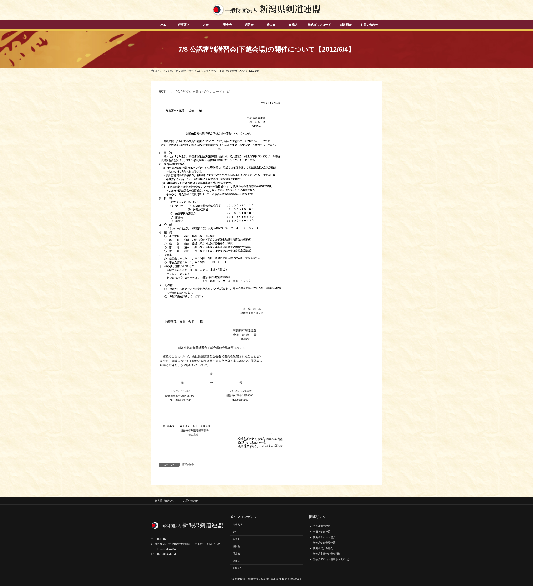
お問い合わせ (190, 500)
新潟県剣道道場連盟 (324, 542)
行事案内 (238, 524)
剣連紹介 (238, 567)
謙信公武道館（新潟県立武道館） (331, 559)
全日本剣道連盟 (321, 531)
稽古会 (236, 553)
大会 (235, 531)
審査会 (236, 539)
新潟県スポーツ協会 (324, 537)
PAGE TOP (517, 565)
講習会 (236, 546)
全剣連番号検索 (321, 526)
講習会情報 (188, 464)
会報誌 (236, 560)
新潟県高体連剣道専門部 (326, 553)
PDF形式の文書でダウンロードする (202, 91)
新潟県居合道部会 (323, 548)
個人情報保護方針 (165, 500)
